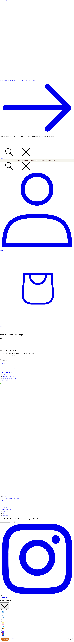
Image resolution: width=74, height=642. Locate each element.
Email (12, 355)
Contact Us (5, 374)
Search (4, 496)
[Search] (37, 152)
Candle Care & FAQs (7, 372)
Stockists (4, 370)
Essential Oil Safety (8, 376)
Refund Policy (6, 505)
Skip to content (4, 0)
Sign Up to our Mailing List (10, 378)
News (3, 340)
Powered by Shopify (11, 638)
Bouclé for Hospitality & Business (11, 368)
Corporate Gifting (7, 365)
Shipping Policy (6, 507)
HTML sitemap (5, 513)
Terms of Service (6, 380)
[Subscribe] (14, 355)
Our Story (4, 363)
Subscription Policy (7, 502)
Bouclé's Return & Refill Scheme (11, 498)
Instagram (4, 500)
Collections (5, 515)
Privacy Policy (6, 511)
